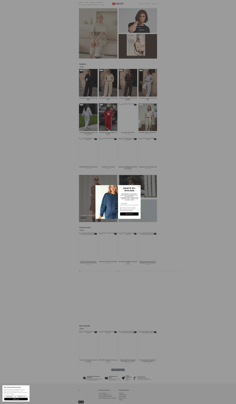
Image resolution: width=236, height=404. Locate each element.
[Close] (139, 186)
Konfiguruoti (9, 396)
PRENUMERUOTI (129, 214)
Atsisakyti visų (21, 396)
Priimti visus (16, 399)
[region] (16, 393)
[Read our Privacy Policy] (138, 210)
